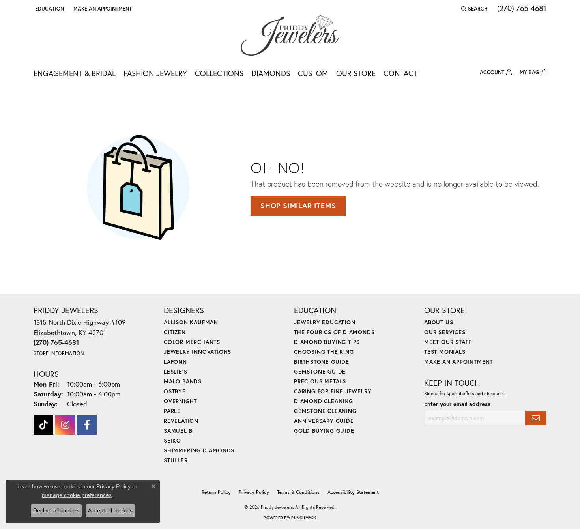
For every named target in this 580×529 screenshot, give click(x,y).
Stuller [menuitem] (176, 460)
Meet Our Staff (447, 342)
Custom (313, 73)
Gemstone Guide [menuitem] (320, 371)
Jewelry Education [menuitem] (324, 322)
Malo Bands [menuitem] (183, 381)
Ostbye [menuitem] (175, 391)
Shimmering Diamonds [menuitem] (199, 450)
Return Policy (216, 492)
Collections (219, 73)
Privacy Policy (254, 492)
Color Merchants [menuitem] (192, 342)
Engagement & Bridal (75, 73)
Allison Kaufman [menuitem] (191, 322)
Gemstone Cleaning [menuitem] (325, 411)
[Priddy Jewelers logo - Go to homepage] (290, 35)
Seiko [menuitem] (172, 440)
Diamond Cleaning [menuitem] (323, 401)
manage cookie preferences (77, 495)
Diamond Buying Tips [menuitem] (327, 342)
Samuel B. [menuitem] (179, 430)
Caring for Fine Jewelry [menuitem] (332, 391)
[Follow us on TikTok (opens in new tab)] (43, 425)
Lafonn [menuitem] (175, 361)
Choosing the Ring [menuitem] (324, 351)
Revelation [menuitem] (181, 420)
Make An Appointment (458, 361)
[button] (49, 8)
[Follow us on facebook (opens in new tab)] (87, 425)
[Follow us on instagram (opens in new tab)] (65, 425)
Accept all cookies (110, 510)
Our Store (356, 73)
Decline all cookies (56, 510)
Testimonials (445, 351)
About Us (438, 322)
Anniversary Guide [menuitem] (324, 420)
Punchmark (303, 517)
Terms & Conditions (298, 492)
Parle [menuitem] (172, 411)
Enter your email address (457, 403)
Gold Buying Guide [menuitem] (324, 430)
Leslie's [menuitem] (175, 371)
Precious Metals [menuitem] (320, 381)
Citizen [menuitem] (175, 332)
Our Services (445, 332)
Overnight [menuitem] (180, 401)
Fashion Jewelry (155, 73)
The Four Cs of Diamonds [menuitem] (334, 332)
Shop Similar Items (298, 205)
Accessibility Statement (353, 492)
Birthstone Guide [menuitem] (321, 361)
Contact (400, 73)
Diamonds (270, 73)
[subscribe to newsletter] (535, 418)
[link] (102, 8)
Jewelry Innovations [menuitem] (197, 351)
